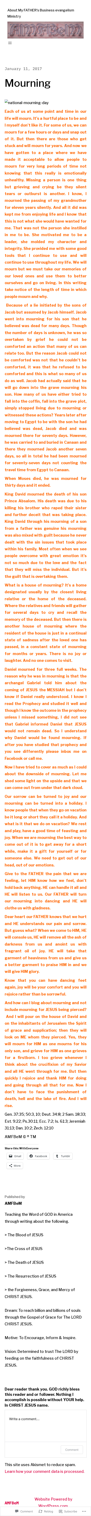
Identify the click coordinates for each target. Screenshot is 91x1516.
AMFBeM (12, 1502)
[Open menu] (9, 42)
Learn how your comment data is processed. (44, 1471)
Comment (72, 1449)
